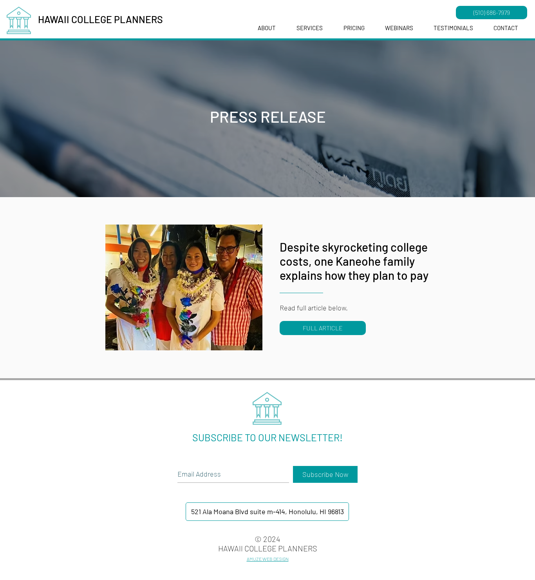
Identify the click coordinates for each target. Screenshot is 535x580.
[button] (399, 28)
